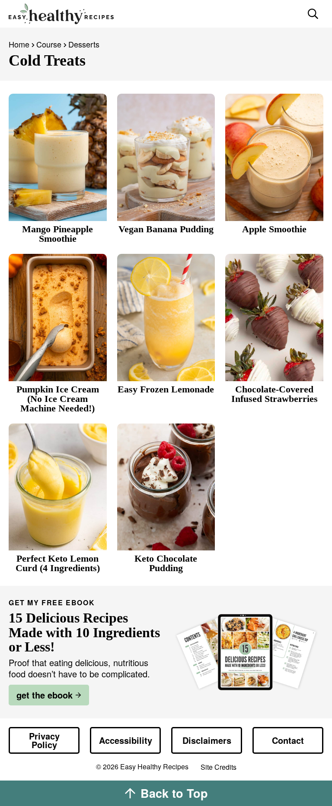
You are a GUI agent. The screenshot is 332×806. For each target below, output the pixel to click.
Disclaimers (206, 740)
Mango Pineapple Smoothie (57, 234)
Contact (288, 740)
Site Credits (218, 767)
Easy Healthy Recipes (154, 13)
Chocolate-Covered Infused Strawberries (274, 394)
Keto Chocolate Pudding (165, 563)
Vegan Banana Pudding (166, 229)
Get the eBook (44, 695)
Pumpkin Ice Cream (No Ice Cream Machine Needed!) (57, 399)
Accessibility (125, 740)
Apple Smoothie (274, 229)
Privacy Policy (44, 740)
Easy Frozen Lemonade (166, 389)
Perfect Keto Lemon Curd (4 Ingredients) (58, 563)
